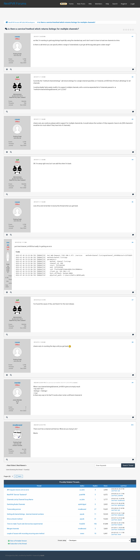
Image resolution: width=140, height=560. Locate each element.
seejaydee (121, 515)
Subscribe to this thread (18, 544)
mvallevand (17, 425)
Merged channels (13, 528)
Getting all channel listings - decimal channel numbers (25, 514)
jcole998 (82, 494)
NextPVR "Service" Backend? (17, 494)
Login (132, 4)
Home (71, 4)
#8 (132, 342)
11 (95, 514)
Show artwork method (14, 519)
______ (63, 4)
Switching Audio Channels (16, 504)
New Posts (81, 4)
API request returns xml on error (18, 490)
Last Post (114, 491)
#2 (132, 77)
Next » (20, 476)
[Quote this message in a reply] (133, 69)
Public (23, 22)
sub (119, 491)
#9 (132, 382)
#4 (132, 159)
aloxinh (120, 520)
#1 (132, 36)
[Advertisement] (70, 14)
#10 (132, 425)
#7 (132, 300)
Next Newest (21, 465)
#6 (132, 242)
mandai (17, 383)
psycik (82, 514)
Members (98, 4)
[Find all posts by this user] (10, 69)
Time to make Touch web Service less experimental (25, 524)
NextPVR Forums (15, 3)
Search (114, 4)
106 (95, 524)
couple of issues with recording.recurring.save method (25, 533)
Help (107, 4)
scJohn (82, 490)
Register (124, 4)
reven (17, 37)
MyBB (42, 555)
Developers (31, 22)
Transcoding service (14, 509)
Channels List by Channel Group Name (20, 499)
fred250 (82, 524)
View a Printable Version (18, 541)
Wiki (90, 4)
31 (95, 519)
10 (95, 533)
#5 (132, 202)
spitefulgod (82, 504)
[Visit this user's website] (7, 69)
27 (95, 509)
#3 (132, 119)
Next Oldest (11, 465)
